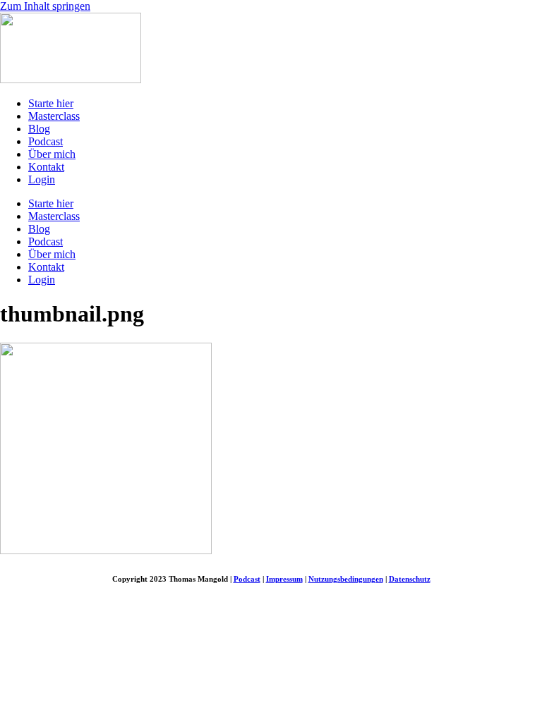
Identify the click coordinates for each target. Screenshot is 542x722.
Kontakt (46, 167)
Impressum (284, 579)
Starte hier (50, 103)
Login (41, 179)
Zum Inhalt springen (45, 6)
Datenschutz (409, 579)
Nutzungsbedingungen (345, 579)
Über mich (52, 154)
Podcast (45, 141)
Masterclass (54, 116)
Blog (39, 129)
